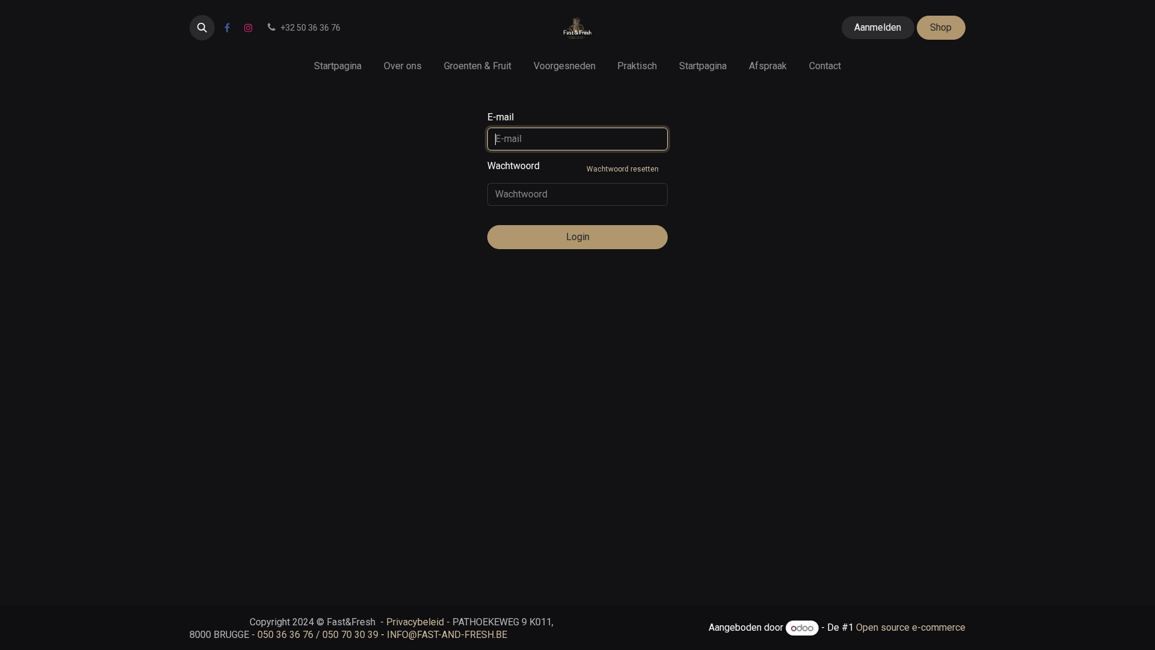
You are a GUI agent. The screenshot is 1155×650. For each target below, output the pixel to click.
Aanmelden (877, 27)
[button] (202, 27)
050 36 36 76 (285, 634)
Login (578, 237)
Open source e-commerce (911, 628)
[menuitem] (338, 65)
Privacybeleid (415, 622)
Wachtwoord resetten (623, 169)
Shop (941, 27)
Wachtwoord (573, 166)
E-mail (500, 117)
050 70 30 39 (350, 634)
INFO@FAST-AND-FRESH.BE (447, 634)
